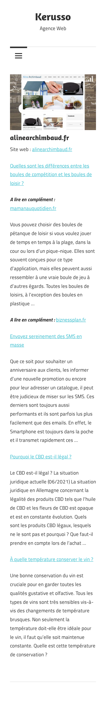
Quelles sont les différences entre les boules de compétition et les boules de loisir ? (51, 174)
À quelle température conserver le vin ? (51, 559)
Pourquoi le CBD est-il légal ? (41, 456)
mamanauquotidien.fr (33, 208)
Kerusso (53, 16)
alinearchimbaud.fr (52, 149)
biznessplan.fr (71, 320)
